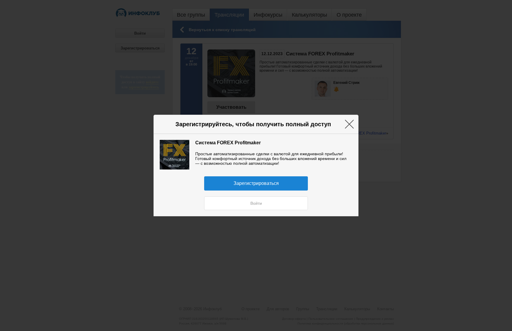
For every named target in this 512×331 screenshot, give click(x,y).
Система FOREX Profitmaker (228, 142)
